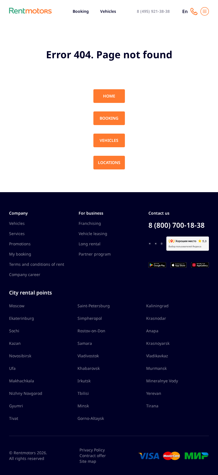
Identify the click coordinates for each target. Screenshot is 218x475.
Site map (87, 461)
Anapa (152, 330)
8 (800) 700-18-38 (176, 225)
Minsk (83, 405)
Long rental (89, 243)
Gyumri (16, 405)
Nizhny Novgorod (25, 393)
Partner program (95, 254)
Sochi (14, 330)
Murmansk (156, 368)
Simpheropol (89, 318)
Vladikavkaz (157, 355)
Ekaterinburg (21, 318)
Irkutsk (84, 380)
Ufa (12, 368)
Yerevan (153, 393)
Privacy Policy (92, 450)
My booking (20, 254)
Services (17, 233)
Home (109, 96)
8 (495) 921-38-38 (153, 11)
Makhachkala (21, 380)
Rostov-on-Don (91, 330)
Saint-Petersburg (93, 305)
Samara (84, 343)
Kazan (15, 343)
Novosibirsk (20, 355)
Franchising (90, 223)
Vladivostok (88, 355)
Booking (81, 11)
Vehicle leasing (93, 233)
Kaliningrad (157, 305)
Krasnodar (156, 318)
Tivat (13, 418)
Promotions (20, 243)
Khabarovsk (88, 368)
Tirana (152, 405)
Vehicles (108, 11)
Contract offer (92, 455)
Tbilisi (83, 393)
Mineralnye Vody (162, 380)
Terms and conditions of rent (36, 264)
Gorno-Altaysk (90, 418)
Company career (24, 274)
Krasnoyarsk (157, 343)
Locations (109, 162)
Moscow (16, 305)
